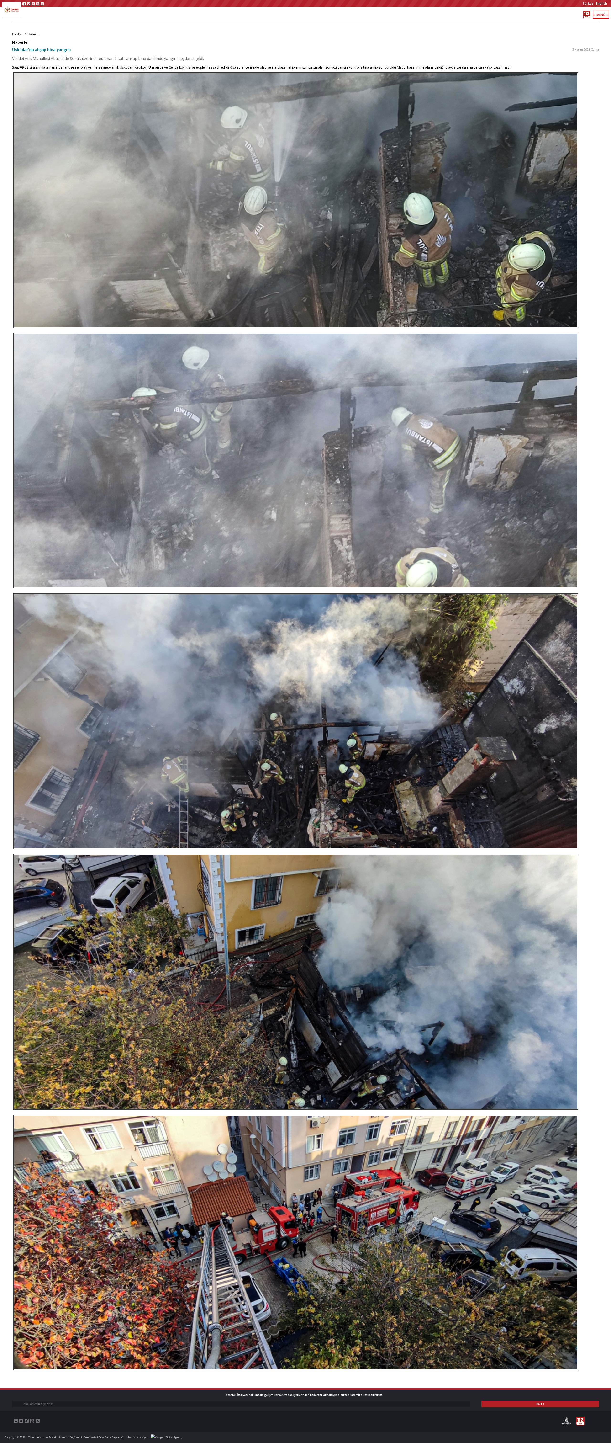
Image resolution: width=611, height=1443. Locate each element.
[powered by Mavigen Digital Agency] (166, 1437)
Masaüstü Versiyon (137, 1437)
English (601, 3)
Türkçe (588, 3)
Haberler (34, 34)
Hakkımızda (19, 34)
